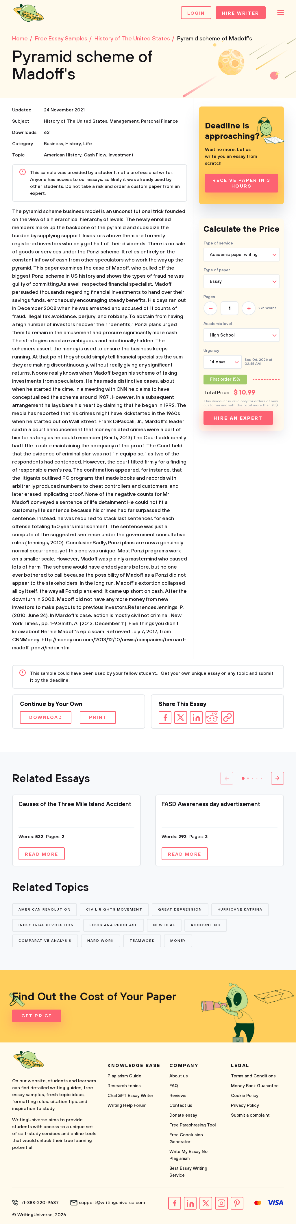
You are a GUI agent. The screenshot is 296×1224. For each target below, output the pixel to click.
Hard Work (100, 941)
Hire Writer (240, 13)
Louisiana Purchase (114, 925)
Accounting (206, 925)
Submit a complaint (250, 1115)
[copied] (227, 717)
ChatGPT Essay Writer (130, 1095)
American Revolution (44, 909)
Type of (217, 270)
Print (98, 717)
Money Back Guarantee (255, 1086)
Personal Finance (159, 121)
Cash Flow (95, 155)
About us (178, 1076)
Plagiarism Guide (124, 1076)
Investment (121, 155)
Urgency (211, 350)
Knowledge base (134, 1065)
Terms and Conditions (253, 1076)
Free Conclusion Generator (186, 1138)
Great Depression (180, 909)
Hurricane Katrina (240, 909)
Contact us (180, 1105)
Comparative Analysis (45, 941)
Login (196, 13)
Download (45, 717)
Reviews (177, 1095)
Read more (41, 854)
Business (53, 144)
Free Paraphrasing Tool (192, 1125)
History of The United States (75, 121)
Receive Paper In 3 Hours (241, 183)
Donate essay (183, 1115)
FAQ (173, 1086)
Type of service (218, 243)
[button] (243, 778)
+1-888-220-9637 (40, 1203)
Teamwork (142, 941)
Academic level (218, 323)
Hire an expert (238, 418)
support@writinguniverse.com (112, 1203)
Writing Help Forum (127, 1105)
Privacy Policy (245, 1105)
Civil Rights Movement (114, 909)
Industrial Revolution (46, 925)
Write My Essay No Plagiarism (188, 1155)
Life (87, 144)
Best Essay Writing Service (188, 1172)
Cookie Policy (244, 1095)
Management (124, 121)
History (73, 144)
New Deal (164, 925)
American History (63, 155)
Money (178, 941)
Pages (209, 297)
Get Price (36, 1016)
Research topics (124, 1086)
